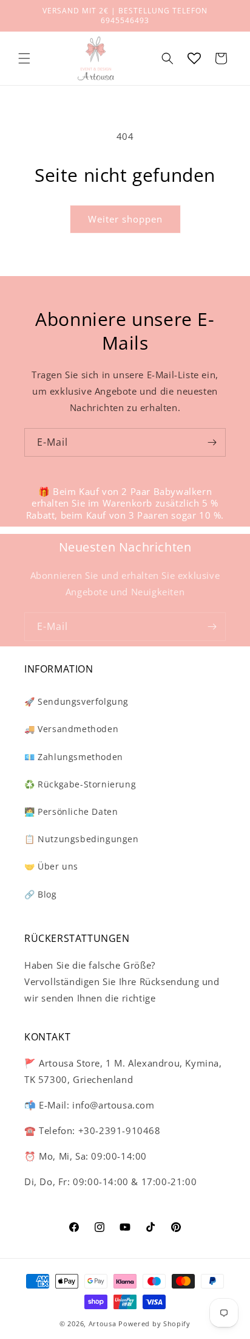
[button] (24, 58)
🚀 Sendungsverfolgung (76, 701)
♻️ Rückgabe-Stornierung (80, 784)
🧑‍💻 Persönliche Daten (71, 811)
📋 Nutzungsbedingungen (81, 839)
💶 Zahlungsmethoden (73, 757)
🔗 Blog (40, 894)
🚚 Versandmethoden (71, 729)
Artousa (103, 1323)
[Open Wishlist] (194, 58)
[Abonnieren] (211, 442)
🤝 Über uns (51, 866)
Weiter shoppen (125, 219)
